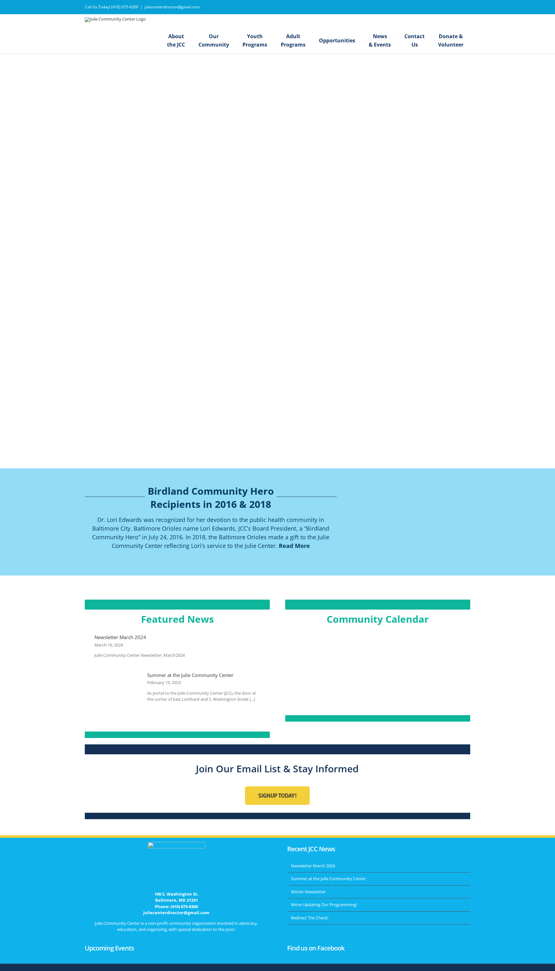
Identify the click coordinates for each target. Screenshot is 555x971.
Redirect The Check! (309, 918)
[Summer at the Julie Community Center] (117, 688)
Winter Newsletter (308, 892)
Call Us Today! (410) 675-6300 (111, 7)
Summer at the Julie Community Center (190, 675)
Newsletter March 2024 (120, 637)
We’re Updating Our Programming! (324, 904)
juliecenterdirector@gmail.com (172, 7)
